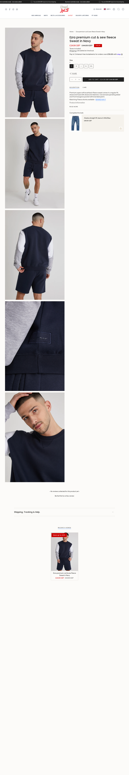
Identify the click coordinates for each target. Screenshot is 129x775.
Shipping (73, 51)
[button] (45, 15)
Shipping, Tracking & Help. (27, 512)
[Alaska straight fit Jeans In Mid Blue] (76, 123)
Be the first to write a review (64, 496)
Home (71, 32)
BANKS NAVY (101, 99)
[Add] (120, 128)
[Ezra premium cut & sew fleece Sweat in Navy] (64, 552)
